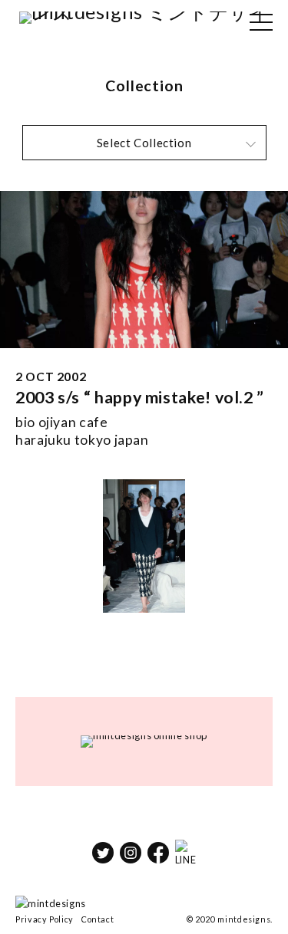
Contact (97, 919)
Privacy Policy (44, 919)
